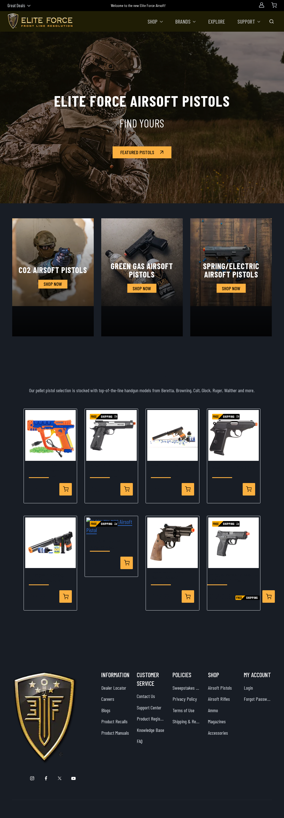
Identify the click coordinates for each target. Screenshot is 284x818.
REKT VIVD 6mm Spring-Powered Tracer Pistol (47, 470)
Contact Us (146, 696)
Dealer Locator (113, 688)
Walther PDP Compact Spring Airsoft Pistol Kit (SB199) (46, 578)
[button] (155, 21)
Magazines (217, 721)
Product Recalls (114, 721)
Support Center (149, 707)
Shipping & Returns (187, 721)
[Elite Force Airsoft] (40, 21)
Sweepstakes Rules (187, 688)
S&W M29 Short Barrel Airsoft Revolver (168, 578)
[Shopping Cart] (274, 4)
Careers (107, 699)
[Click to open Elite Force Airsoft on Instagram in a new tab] (32, 778)
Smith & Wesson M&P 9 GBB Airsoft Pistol (232, 578)
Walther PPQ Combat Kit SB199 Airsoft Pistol (171, 470)
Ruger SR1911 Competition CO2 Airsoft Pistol (109, 470)
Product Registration (151, 719)
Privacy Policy (185, 699)
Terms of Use (183, 710)
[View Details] (65, 489)
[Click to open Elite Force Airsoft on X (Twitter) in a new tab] (60, 778)
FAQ (140, 741)
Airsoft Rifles (219, 699)
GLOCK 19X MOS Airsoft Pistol (108, 544)
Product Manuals (115, 733)
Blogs (105, 710)
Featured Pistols (137, 152)
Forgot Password (258, 699)
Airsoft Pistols (220, 688)
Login (248, 688)
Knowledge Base (150, 730)
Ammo (213, 710)
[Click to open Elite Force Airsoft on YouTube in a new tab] (73, 778)
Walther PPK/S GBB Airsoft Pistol (233, 470)
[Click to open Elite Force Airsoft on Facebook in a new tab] (46, 778)
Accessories (218, 733)
